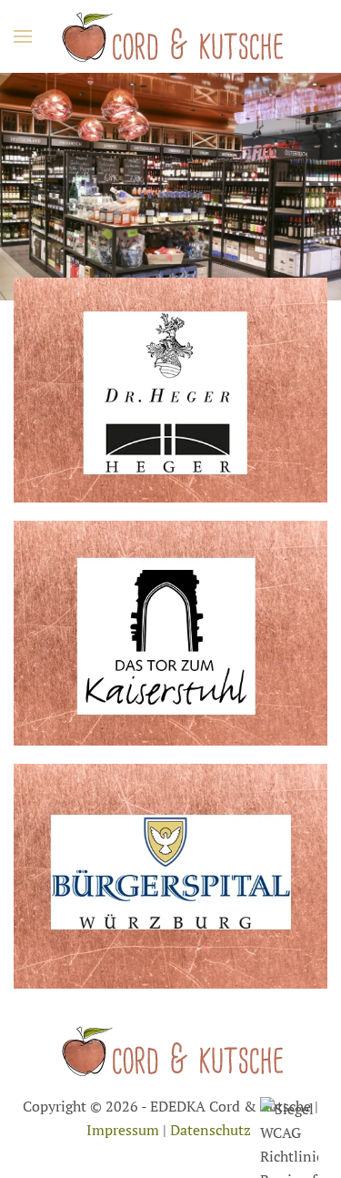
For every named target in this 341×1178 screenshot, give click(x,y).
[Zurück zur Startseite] (171, 36)
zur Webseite (171, 417)
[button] (23, 36)
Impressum (122, 1130)
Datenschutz (210, 1130)
